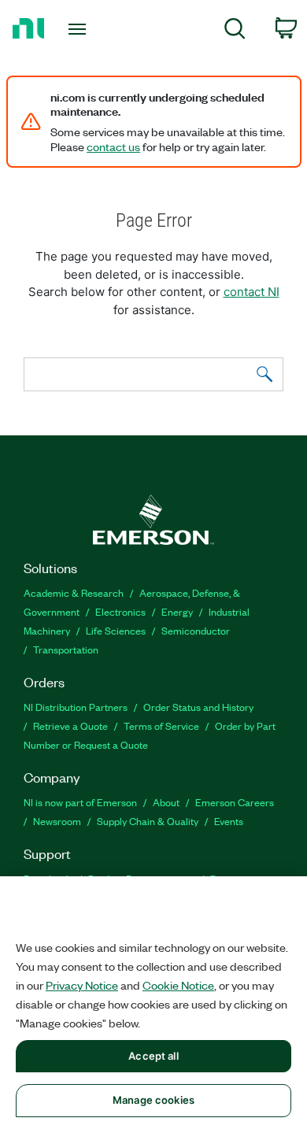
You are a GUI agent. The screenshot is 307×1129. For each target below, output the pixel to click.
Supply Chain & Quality (147, 820)
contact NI (251, 291)
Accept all (153, 1055)
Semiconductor (195, 630)
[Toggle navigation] (79, 29)
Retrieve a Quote (70, 725)
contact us (113, 146)
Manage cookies (153, 1100)
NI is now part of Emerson (80, 801)
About (166, 801)
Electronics (120, 611)
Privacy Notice (82, 985)
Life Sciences (116, 630)
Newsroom (57, 820)
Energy (177, 611)
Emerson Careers (234, 801)
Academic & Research (74, 592)
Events (228, 820)
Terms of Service (161, 725)
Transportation (65, 649)
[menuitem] (235, 31)
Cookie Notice (178, 985)
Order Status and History (198, 706)
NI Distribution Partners (76, 706)
